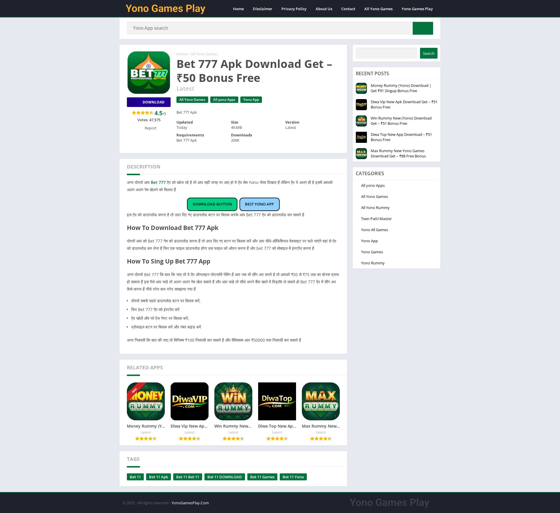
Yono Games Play (417, 8)
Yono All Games (374, 229)
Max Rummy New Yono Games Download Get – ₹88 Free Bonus (398, 153)
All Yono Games (378, 8)
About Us (324, 8)
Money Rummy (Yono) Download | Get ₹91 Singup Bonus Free (401, 88)
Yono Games (372, 251)
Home (238, 8)
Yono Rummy (373, 263)
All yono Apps (224, 99)
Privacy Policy (294, 8)
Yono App (251, 99)
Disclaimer (262, 8)
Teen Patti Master (376, 218)
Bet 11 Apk (158, 476)
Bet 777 (158, 182)
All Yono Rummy (375, 207)
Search (429, 53)
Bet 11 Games (262, 476)
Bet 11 (135, 476)
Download (153, 102)
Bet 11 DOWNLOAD (224, 476)
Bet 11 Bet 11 (187, 476)
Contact (348, 8)
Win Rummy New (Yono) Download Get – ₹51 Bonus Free (401, 120)
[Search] (423, 28)
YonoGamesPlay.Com (190, 502)
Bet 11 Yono (293, 476)
